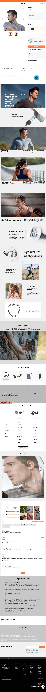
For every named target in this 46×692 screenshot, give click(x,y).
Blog (23, 668)
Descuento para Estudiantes (25, 676)
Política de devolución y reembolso (40, 671)
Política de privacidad (40, 673)
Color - (32, 22)
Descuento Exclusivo (26, 678)
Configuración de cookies (40, 679)
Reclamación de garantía (32, 672)
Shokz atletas (24, 674)
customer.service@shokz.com (9, 611)
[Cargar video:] (23, 96)
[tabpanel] (23, 549)
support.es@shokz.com (7, 667)
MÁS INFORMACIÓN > (35, 311)
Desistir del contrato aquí (33, 676)
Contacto (31, 674)
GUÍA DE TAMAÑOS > (28, 311)
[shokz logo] (23, 3)
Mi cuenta (31, 665)
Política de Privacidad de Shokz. (36, 652)
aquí (28, 610)
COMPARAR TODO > (23, 447)
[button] (39, 3)
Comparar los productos (17, 668)
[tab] (10, 522)
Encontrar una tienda (32, 668)
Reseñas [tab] (4, 521)
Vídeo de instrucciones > (28, 631)
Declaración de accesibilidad (40, 681)
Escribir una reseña (41, 521)
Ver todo (16, 665)
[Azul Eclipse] (30, 24)
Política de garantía (39, 668)
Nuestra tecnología (24, 670)
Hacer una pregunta (35, 521)
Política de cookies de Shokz (41, 684)
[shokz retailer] (43, 688)
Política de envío (40, 665)
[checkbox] (6, 527)
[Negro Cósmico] (28, 24)
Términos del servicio (40, 676)
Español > (18, 631)
